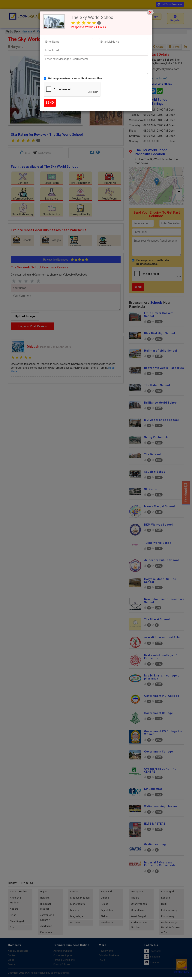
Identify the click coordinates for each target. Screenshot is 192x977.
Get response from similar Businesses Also (75, 78)
